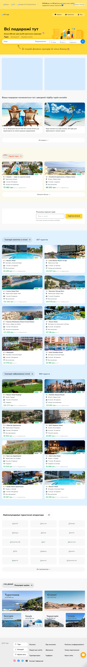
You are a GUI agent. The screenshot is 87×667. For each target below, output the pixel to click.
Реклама (32, 645)
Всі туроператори (43, 569)
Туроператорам (34, 656)
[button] (69, 14)
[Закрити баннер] (78, 4)
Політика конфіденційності (74, 645)
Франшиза (49, 650)
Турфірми (49, 656)
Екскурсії (20, 649)
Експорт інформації (36, 661)
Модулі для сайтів (35, 650)
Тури (6, 37)
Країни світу (27, 37)
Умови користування (72, 650)
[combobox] (69, 14)
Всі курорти (43, 140)
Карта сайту (69, 656)
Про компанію (51, 645)
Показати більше (42, 194)
